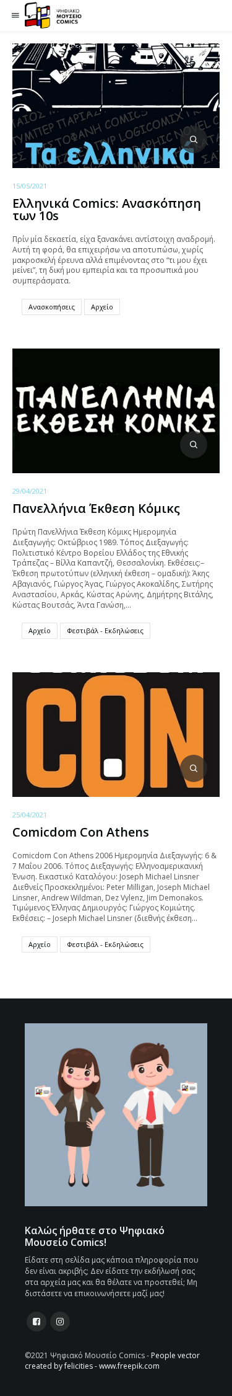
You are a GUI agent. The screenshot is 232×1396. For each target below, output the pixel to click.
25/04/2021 (29, 814)
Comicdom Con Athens (80, 832)
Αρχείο (102, 306)
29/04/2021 (29, 491)
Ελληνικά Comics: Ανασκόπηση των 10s (106, 209)
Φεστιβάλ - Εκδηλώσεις (105, 630)
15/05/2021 (29, 185)
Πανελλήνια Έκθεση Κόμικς (96, 508)
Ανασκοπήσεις (51, 306)
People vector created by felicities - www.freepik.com (112, 1360)
